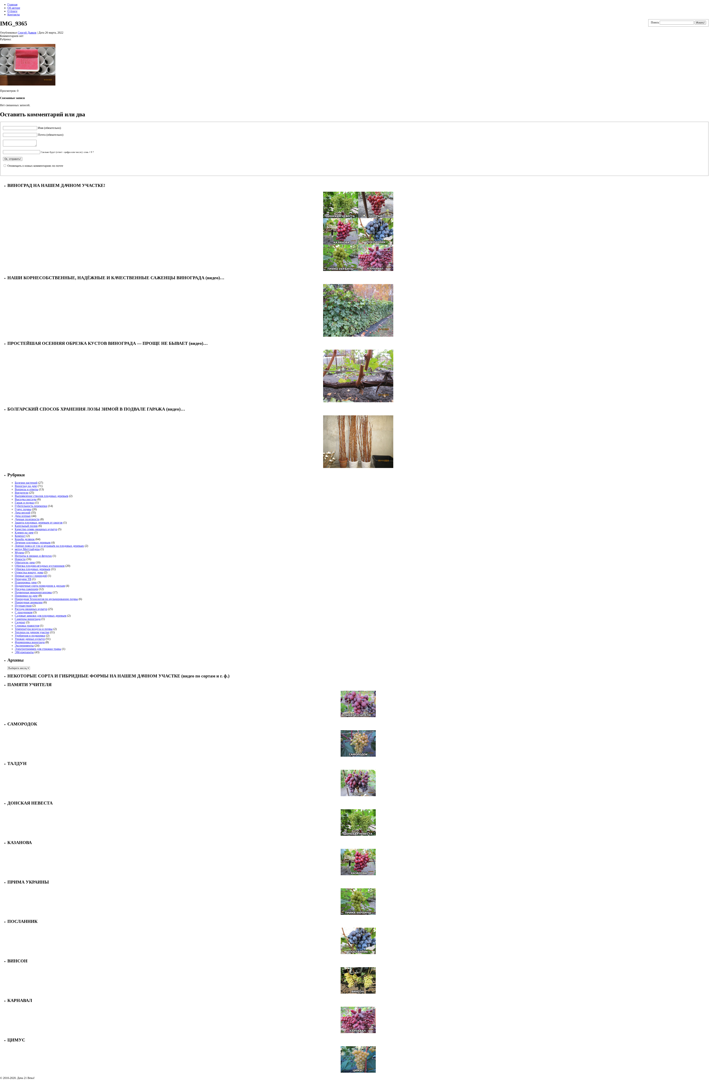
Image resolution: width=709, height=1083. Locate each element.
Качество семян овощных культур (36, 529)
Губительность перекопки (31, 506)
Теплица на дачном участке (32, 632)
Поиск (655, 22)
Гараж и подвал (25, 502)
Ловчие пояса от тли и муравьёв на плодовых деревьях (49, 545)
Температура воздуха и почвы (34, 629)
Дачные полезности (27, 519)
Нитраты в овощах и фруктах (33, 555)
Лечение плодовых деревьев (33, 542)
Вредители (21, 492)
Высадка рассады (26, 499)
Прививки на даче (26, 595)
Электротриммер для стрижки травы (38, 648)
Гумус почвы (23, 509)
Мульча (19, 552)
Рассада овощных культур (31, 609)
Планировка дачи (26, 582)
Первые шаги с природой (31, 575)
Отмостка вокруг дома (29, 572)
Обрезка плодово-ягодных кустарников (40, 565)
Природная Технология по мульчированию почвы (46, 599)
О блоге (12, 11)
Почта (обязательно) (50, 134)
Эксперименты (24, 645)
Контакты (13, 14)
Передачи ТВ (23, 579)
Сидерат (20, 622)
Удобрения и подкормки (30, 635)
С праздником (23, 612)
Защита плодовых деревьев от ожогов (39, 522)
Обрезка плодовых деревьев (32, 569)
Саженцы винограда (28, 619)
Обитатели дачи (25, 562)
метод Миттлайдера (27, 549)
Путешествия (23, 605)
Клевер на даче (24, 532)
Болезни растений (26, 482)
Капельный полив (26, 525)
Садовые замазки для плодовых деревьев (40, 615)
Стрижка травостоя (27, 625)
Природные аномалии (29, 602)
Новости (20, 559)
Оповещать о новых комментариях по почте (35, 165)
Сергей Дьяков (27, 32)
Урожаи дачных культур (30, 638)
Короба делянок (25, 539)
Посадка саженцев (26, 589)
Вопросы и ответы (26, 489)
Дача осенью (23, 515)
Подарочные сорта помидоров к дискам (40, 585)
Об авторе (13, 7)
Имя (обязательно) (49, 127)
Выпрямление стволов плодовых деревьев (41, 496)
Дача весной (22, 512)
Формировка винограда (30, 642)
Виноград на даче (26, 486)
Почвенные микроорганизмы (33, 592)
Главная (12, 4)
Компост (20, 535)
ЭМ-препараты (24, 652)
